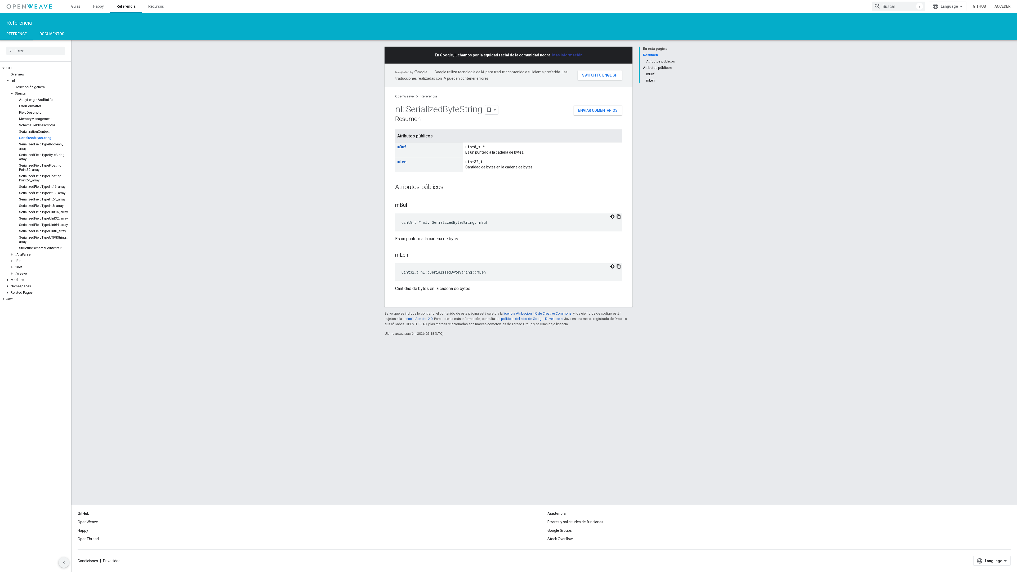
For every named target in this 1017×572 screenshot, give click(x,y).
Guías (76, 6)
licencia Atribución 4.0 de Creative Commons (537, 313)
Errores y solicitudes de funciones (575, 522)
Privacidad (112, 561)
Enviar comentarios (598, 110)
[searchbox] (35, 51)
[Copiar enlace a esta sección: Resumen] (426, 119)
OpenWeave (404, 96)
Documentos (51, 34)
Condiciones (88, 561)
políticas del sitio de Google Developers (532, 319)
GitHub (979, 6)
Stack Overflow (560, 539)
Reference (16, 34)
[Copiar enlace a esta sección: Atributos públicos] (449, 187)
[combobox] (898, 6)
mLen (402, 161)
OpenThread (88, 539)
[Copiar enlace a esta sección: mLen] (413, 255)
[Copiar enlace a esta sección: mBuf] (413, 205)
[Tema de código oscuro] (612, 216)
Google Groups (559, 530)
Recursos (156, 6)
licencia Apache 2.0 (417, 319)
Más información (567, 55)
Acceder (1002, 6)
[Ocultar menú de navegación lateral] (64, 562)
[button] (35, 68)
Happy (98, 6)
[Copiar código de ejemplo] (618, 216)
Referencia (126, 6)
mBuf (401, 146)
